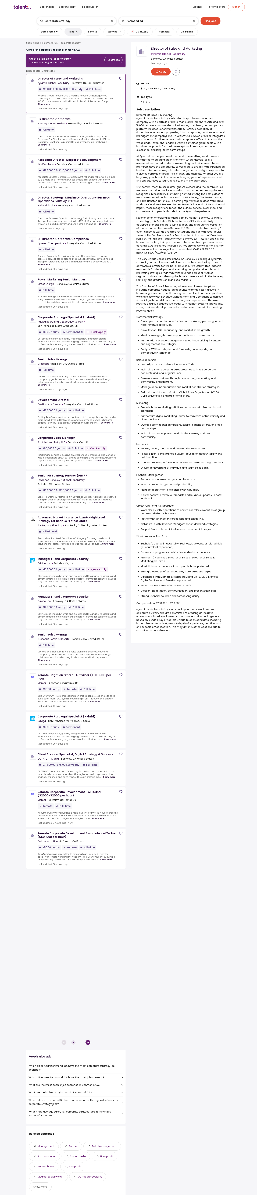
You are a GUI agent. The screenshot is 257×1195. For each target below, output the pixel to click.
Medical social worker (50, 1176)
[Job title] (74, 21)
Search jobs (32, 43)
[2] (87, 1042)
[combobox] (76, 21)
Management (46, 1146)
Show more (44, 104)
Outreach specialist (90, 1176)
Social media (78, 1156)
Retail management (104, 1146)
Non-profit (106, 1156)
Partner (73, 1146)
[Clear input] (111, 21)
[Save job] (121, 78)
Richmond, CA (50, 43)
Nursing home (46, 1166)
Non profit (75, 1166)
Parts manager (47, 1156)
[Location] (156, 21)
